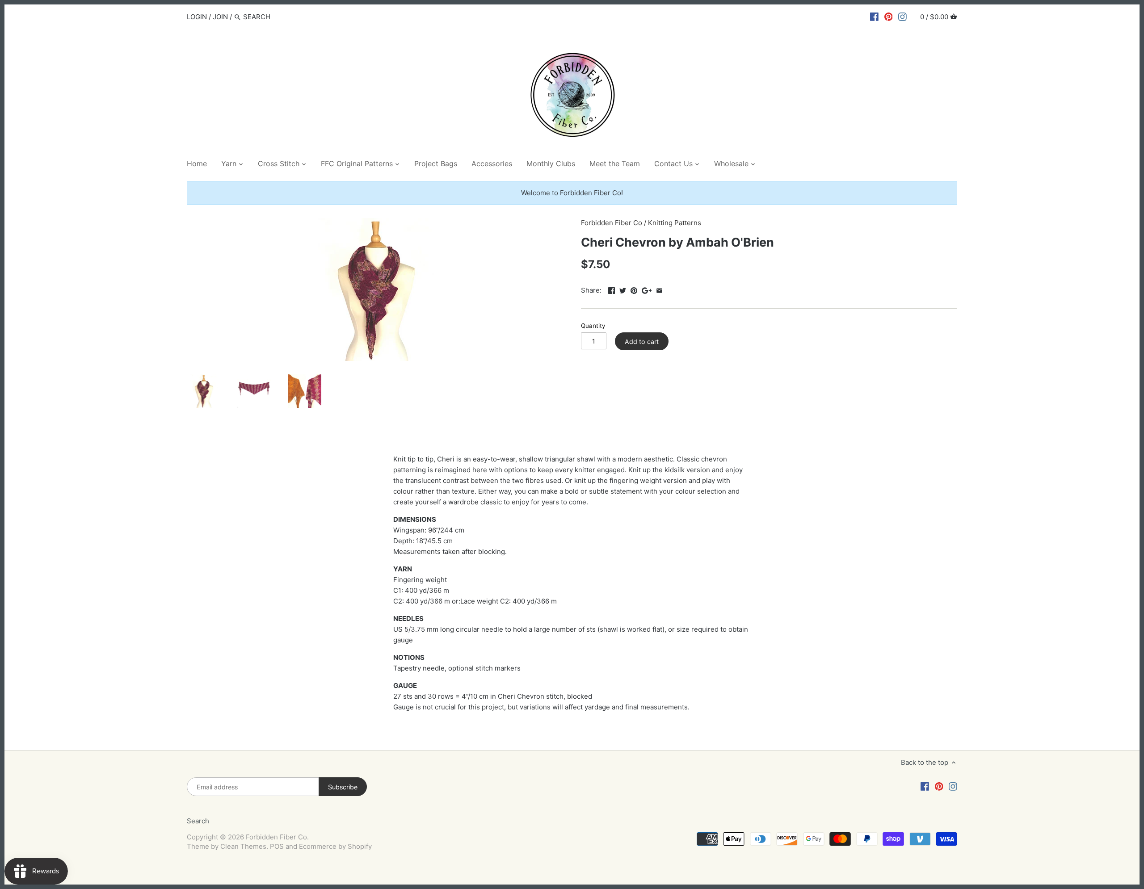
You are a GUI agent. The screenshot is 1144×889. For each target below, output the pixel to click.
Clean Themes (243, 846)
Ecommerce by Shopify (335, 846)
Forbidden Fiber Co (611, 222)
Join (220, 17)
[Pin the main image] (634, 289)
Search (198, 821)
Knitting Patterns (674, 222)
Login (197, 17)
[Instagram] (902, 16)
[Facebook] (874, 16)
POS (277, 846)
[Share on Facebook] (611, 289)
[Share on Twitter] (622, 289)
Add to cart (642, 341)
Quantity (593, 325)
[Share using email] (659, 289)
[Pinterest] (888, 16)
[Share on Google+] (647, 289)
